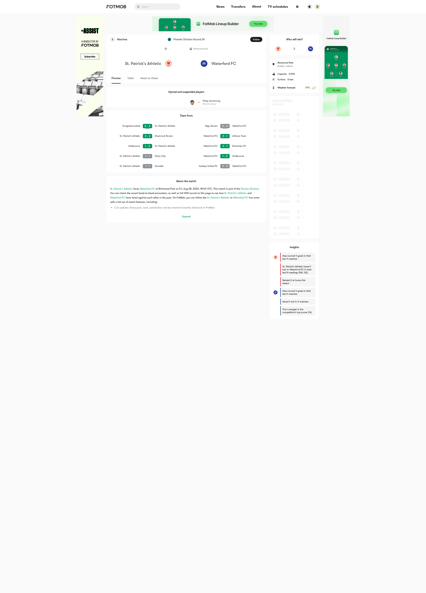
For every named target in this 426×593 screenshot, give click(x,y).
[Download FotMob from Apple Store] (309, 6)
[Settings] (297, 6)
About (256, 6)
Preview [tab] (116, 78)
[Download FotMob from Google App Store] (317, 6)
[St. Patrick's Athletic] (278, 49)
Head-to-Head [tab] (149, 78)
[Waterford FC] (310, 49)
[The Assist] (89, 66)
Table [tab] (130, 78)
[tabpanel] (213, 177)
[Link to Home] (116, 6)
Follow (256, 39)
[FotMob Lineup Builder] (213, 23)
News (220, 6)
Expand (186, 216)
